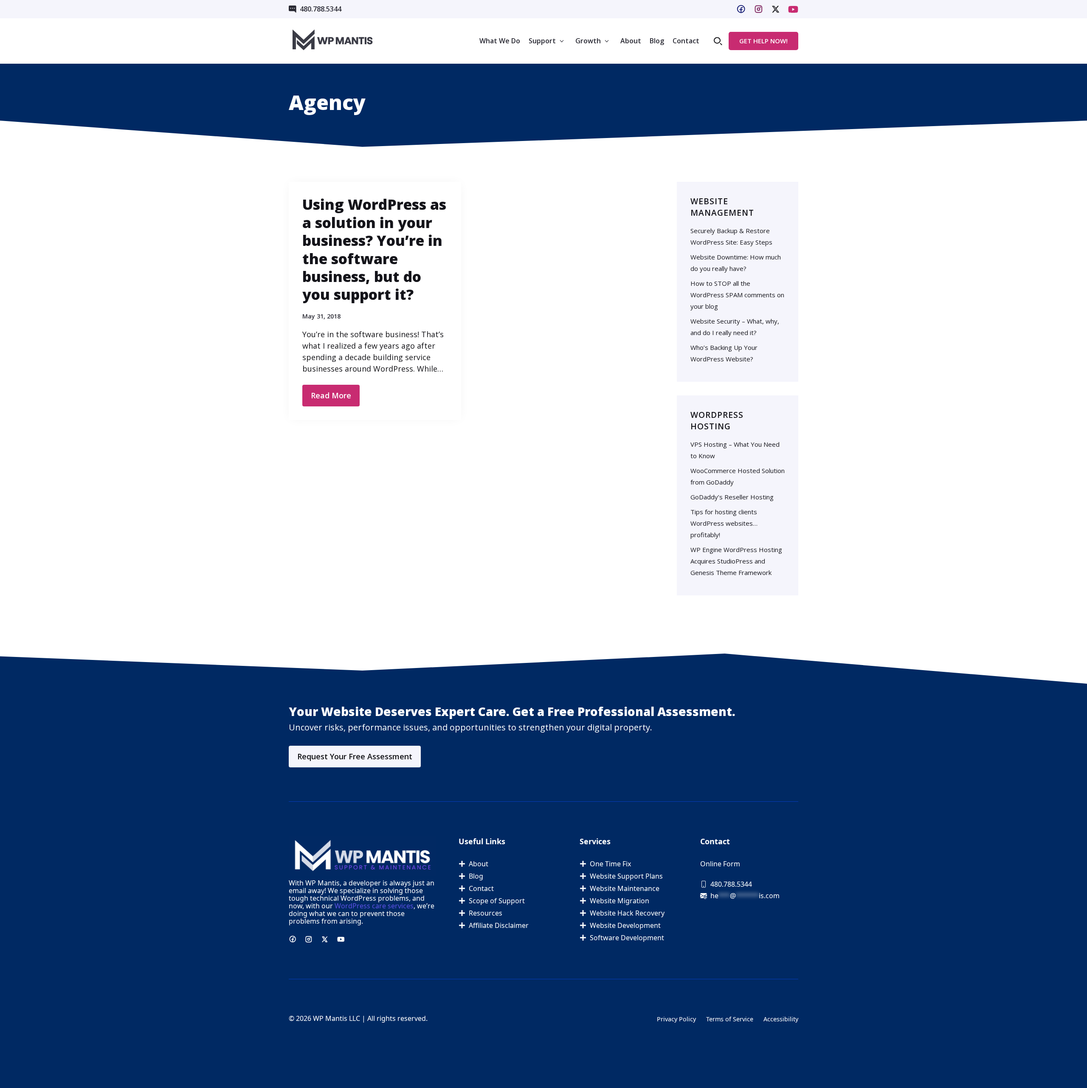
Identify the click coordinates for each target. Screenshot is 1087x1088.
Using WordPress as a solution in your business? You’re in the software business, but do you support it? (374, 249)
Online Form (720, 863)
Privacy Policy (676, 1019)
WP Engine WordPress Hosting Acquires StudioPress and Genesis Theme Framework (736, 561)
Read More (331, 395)
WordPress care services (374, 905)
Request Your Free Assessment (354, 756)
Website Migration (619, 900)
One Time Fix (610, 863)
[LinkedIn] (776, 9)
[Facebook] (741, 9)
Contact (686, 40)
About (630, 40)
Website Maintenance (624, 888)
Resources (485, 913)
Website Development (625, 925)
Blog (657, 40)
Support (542, 40)
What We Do (499, 40)
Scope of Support (497, 900)
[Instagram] (758, 9)
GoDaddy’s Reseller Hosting (732, 497)
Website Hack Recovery (627, 913)
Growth (588, 40)
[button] (718, 41)
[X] (793, 9)
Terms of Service (729, 1019)
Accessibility (780, 1019)
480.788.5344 (320, 9)
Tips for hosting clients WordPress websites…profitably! (724, 523)
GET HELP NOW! (763, 41)
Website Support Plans (626, 876)
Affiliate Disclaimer (499, 925)
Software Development (627, 937)
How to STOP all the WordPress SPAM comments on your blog (737, 294)
